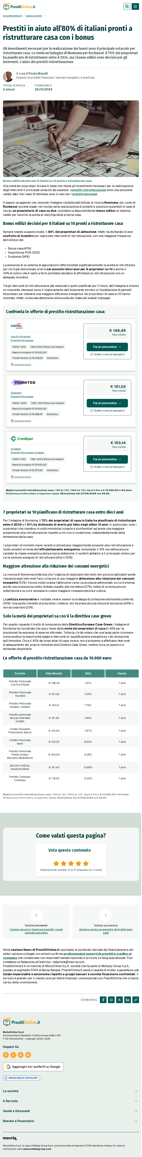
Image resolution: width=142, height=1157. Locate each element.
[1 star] (56, 863)
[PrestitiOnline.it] (21, 1022)
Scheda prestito (22, 364)
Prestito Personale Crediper (28, 452)
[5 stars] (86, 863)
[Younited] (45, 382)
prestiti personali (84, 194)
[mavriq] (10, 1138)
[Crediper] (45, 439)
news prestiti (34, 15)
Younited (16, 393)
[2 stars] (64, 863)
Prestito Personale (22, 340)
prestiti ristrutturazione (88, 190)
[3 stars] (71, 863)
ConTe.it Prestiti (21, 336)
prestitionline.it (12, 15)
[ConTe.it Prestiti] (45, 326)
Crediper (16, 449)
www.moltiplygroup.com (37, 1149)
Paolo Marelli (38, 73)
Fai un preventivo (105, 347)
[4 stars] (78, 863)
